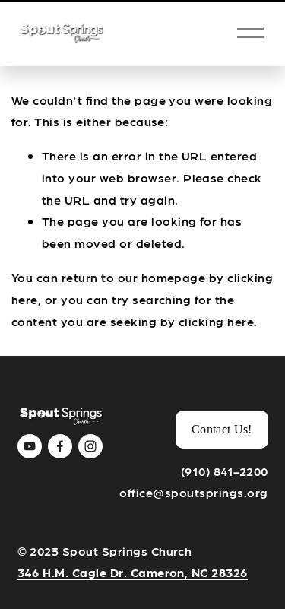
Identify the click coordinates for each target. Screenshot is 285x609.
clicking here (216, 321)
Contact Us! (222, 429)
